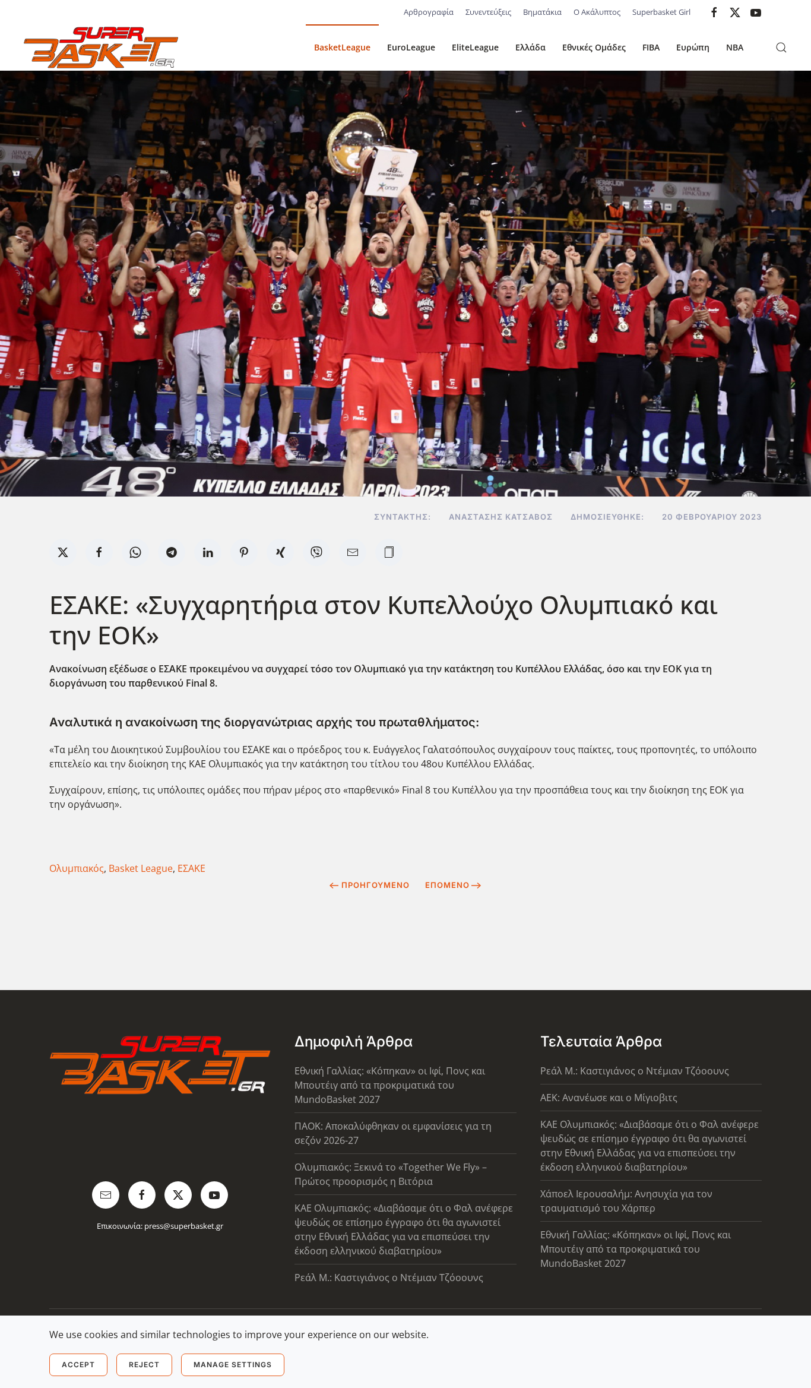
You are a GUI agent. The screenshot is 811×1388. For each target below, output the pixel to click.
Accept (78, 1364)
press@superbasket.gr (183, 1226)
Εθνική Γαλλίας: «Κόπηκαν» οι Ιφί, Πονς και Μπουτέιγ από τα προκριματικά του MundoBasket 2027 (389, 1085)
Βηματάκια (542, 12)
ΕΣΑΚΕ (191, 868)
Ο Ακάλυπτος (597, 12)
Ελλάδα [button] (530, 47)
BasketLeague (342, 47)
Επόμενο (447, 885)
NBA (734, 47)
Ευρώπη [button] (692, 47)
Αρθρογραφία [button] (429, 12)
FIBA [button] (651, 47)
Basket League (141, 868)
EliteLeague (475, 47)
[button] (781, 47)
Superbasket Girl (661, 12)
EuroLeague (411, 47)
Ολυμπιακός (76, 868)
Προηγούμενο (375, 885)
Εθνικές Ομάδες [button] (594, 47)
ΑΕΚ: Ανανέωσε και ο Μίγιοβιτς (608, 1097)
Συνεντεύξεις (488, 12)
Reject (144, 1364)
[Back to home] (101, 47)
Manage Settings (233, 1364)
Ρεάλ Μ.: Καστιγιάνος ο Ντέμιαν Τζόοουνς (388, 1277)
